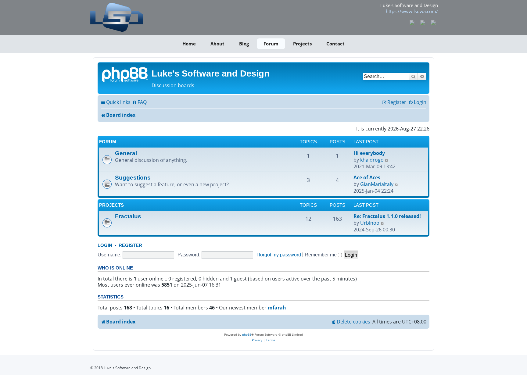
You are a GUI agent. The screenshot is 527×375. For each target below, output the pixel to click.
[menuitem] (139, 102)
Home (189, 44)
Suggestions (133, 177)
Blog (244, 44)
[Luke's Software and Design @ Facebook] (412, 22)
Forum (271, 44)
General (126, 153)
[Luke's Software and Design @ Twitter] (433, 22)
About (217, 44)
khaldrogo (372, 159)
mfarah (277, 308)
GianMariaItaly (376, 184)
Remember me (321, 254)
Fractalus (128, 216)
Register (130, 245)
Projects (302, 44)
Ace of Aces (366, 177)
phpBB (246, 334)
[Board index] (125, 74)
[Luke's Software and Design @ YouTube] (423, 22)
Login (105, 245)
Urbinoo (369, 223)
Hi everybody (369, 153)
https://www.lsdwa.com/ (412, 11)
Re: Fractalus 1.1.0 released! (387, 216)
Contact (335, 44)
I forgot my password (278, 254)
